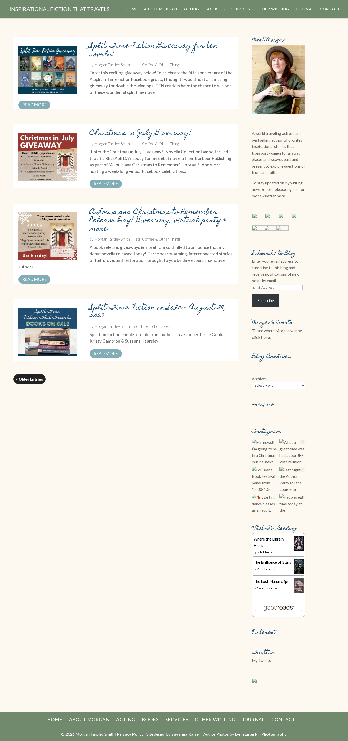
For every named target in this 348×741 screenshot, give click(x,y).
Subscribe (266, 300)
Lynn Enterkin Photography (261, 734)
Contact (330, 9)
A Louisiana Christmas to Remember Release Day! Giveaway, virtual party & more (158, 221)
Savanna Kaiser (185, 734)
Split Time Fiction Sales (151, 326)
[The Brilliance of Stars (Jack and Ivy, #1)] (299, 573)
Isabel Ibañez (264, 552)
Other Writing (273, 9)
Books (213, 9)
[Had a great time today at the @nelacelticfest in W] (292, 507)
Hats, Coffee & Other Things (157, 64)
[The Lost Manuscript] (299, 591)
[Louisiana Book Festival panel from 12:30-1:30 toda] (265, 480)
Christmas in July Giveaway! (140, 133)
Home (132, 9)
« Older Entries (29, 379)
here (281, 196)
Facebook (263, 405)
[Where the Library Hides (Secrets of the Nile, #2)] (299, 549)
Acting (191, 9)
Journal (305, 9)
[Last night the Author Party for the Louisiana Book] (292, 480)
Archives (259, 378)
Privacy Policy (130, 734)
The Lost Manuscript (271, 581)
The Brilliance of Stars (272, 562)
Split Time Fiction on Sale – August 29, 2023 (158, 312)
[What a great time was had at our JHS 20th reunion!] (292, 452)
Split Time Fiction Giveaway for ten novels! (154, 50)
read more (34, 104)
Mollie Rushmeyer (268, 587)
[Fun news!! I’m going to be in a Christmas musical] (265, 452)
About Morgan (160, 9)
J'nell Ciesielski (266, 568)
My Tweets (261, 660)
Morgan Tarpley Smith (112, 64)
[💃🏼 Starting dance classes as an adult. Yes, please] (265, 507)
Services (240, 9)
